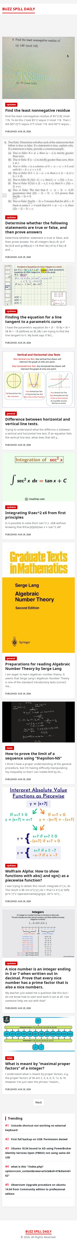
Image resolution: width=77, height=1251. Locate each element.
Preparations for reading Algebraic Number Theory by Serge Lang (37, 666)
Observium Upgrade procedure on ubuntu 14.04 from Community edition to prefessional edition (35, 1189)
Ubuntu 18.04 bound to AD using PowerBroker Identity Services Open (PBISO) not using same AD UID (38, 1153)
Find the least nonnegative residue (37, 110)
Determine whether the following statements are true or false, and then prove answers (36, 227)
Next (38, 1102)
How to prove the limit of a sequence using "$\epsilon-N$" (33, 756)
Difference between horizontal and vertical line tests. (37, 421)
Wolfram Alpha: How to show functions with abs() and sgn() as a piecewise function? (37, 876)
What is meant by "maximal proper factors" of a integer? (37, 1066)
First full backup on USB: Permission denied (39, 1139)
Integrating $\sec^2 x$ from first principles (35, 515)
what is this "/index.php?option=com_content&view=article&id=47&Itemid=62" (38, 1171)
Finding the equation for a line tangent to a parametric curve (33, 319)
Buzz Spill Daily (18, 8)
